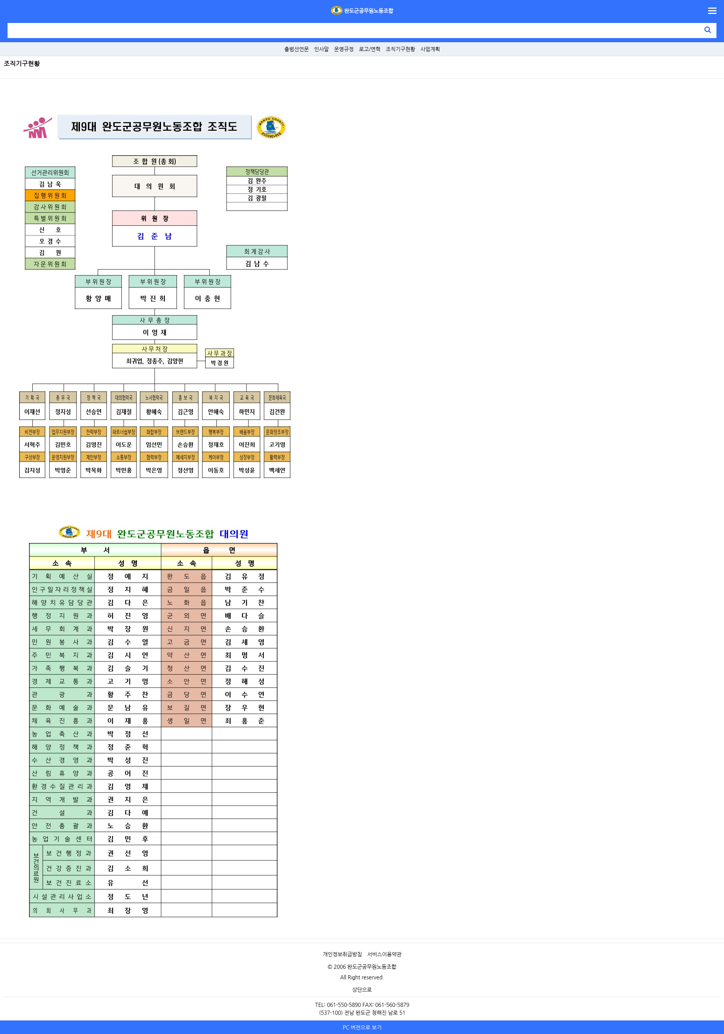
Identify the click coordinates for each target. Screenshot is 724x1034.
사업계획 (430, 49)
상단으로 (362, 990)
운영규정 (344, 49)
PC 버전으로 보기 (362, 1027)
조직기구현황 (400, 49)
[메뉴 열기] (712, 11)
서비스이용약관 (384, 954)
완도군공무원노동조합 (368, 11)
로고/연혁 (369, 49)
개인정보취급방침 (342, 954)
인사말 (321, 49)
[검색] (707, 29)
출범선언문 (296, 49)
